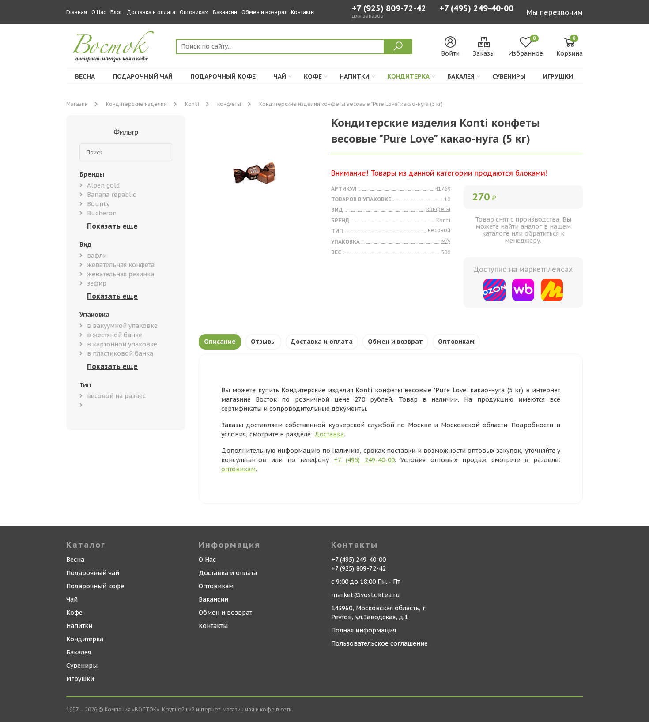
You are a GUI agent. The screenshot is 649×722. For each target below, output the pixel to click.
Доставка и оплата (151, 12)
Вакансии (225, 12)
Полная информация (363, 630)
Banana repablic (111, 195)
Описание (220, 342)
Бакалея (461, 76)
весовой (439, 230)
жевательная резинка (120, 274)
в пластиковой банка (120, 353)
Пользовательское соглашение (379, 643)
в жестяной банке (114, 335)
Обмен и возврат (264, 12)
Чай (279, 76)
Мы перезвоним (555, 12)
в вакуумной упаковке (122, 326)
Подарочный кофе (223, 76)
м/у (445, 240)
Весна (85, 76)
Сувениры (508, 76)
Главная (76, 12)
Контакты (303, 12)
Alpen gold (103, 185)
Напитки (355, 76)
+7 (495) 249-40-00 (476, 9)
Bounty (98, 204)
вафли (97, 255)
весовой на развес (116, 396)
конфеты (229, 104)
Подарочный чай (143, 76)
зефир (96, 283)
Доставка (329, 434)
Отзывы (263, 342)
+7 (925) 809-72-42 (389, 8)
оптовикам (238, 469)
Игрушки (558, 76)
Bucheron (102, 213)
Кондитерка (408, 76)
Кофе (313, 76)
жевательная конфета (121, 265)
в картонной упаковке (122, 344)
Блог (116, 12)
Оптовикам (194, 12)
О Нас (98, 12)
